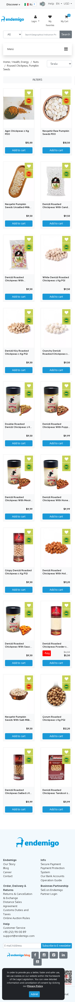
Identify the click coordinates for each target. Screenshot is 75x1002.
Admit (34, 994)
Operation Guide (51, 880)
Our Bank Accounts (52, 876)
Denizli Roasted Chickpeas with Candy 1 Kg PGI (55, 207)
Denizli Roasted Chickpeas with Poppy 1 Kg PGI (55, 427)
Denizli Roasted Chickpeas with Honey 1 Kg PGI (55, 500)
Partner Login (49, 893)
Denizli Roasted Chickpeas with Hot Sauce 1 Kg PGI (54, 573)
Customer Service (14, 927)
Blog (6, 868)
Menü (10, 49)
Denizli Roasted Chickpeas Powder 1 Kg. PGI (54, 646)
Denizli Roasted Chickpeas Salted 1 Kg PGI (18, 793)
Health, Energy (20, 61)
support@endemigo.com (18, 935)
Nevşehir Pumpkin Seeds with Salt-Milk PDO (17, 720)
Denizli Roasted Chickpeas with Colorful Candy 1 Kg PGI (18, 280)
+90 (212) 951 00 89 (14, 932)
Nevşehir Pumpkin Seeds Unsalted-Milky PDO (18, 207)
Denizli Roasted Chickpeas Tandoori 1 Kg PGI (55, 793)
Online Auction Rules (16, 918)
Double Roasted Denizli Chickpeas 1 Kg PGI (18, 427)
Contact (7, 876)
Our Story (9, 864)
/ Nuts (34, 61)
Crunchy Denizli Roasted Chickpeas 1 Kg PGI (55, 354)
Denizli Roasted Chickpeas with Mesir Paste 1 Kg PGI (18, 500)
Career (7, 872)
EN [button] (58, 3)
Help (51, 3)
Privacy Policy (35, 986)
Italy (33, 4)
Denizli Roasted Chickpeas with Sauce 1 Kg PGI (18, 646)
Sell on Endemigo (52, 890)
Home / (7, 61)
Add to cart (56, 150)
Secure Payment (51, 864)
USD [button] (67, 3)
